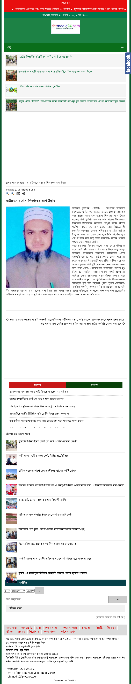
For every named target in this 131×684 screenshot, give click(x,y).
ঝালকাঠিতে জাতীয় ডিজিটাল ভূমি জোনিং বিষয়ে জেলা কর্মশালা (39, 414)
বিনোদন (111, 628)
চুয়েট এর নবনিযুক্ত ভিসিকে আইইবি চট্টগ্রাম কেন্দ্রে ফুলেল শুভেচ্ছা (53, 573)
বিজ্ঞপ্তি (99, 628)
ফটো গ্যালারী (70, 628)
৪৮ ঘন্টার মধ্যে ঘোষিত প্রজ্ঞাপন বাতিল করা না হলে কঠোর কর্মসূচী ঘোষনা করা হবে (81, 324)
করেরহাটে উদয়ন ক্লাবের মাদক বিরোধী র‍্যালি (42, 500)
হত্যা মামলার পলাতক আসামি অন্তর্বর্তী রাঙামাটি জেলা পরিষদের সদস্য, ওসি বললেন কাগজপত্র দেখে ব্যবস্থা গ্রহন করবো (67, 319)
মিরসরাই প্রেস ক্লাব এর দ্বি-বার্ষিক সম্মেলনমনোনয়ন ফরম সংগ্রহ (51, 529)
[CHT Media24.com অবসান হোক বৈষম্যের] (65, 27)
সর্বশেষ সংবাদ (68, 632)
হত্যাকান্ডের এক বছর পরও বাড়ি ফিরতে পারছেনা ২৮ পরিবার (35, 9)
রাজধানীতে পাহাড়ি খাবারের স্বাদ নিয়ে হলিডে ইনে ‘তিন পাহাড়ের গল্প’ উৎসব (46, 421)
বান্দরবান (86, 628)
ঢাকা (38, 628)
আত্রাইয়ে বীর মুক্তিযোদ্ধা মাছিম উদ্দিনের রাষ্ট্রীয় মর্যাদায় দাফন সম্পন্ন (42, 406)
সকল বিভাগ (49, 632)
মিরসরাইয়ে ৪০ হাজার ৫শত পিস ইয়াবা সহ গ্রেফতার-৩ (47, 544)
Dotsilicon (72, 680)
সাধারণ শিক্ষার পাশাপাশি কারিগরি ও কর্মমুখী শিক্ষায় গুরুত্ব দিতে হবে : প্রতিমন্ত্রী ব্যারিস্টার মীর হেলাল (71, 485)
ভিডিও (9, 632)
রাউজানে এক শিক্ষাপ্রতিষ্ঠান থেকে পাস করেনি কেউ (45, 515)
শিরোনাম (34, 632)
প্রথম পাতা (11, 183)
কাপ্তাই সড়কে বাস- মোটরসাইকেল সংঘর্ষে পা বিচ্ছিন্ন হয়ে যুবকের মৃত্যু (55, 559)
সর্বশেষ (37, 385)
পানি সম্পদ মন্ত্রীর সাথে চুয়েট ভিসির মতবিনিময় (43, 456)
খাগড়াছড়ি (26, 628)
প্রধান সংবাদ (52, 628)
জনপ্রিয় (94, 385)
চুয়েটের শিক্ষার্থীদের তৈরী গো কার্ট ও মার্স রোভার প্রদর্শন (92, 9)
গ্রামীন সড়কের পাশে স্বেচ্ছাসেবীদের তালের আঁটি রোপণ (47, 471)
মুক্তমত (21, 632)
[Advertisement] (65, 144)
